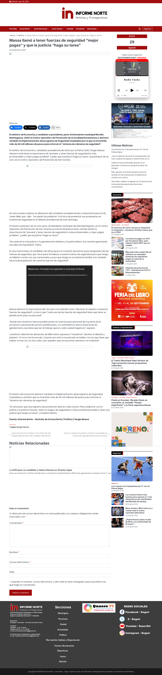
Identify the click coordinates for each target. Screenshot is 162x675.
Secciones (91, 29)
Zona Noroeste (40, 29)
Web (11, 572)
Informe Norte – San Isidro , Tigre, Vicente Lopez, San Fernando (67, 671)
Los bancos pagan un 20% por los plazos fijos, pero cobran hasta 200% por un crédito (138, 241)
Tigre (113, 358)
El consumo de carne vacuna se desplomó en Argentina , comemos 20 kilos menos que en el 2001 (131, 230)
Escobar (114, 397)
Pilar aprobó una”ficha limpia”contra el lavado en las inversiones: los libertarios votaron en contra (128, 175)
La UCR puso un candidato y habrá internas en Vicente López (40, 470)
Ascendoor (109, 671)
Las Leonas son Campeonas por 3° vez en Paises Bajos (130, 487)
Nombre (14, 552)
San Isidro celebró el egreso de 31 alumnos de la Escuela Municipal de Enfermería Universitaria (131, 184)
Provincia (80, 29)
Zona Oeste (57, 29)
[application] (59, 285)
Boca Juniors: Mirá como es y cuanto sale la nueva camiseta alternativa (139, 510)
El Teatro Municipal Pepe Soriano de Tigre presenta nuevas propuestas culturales (129, 363)
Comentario (16, 523)
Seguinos (147, 29)
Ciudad (70, 29)
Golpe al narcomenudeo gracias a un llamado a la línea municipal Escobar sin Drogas (129, 165)
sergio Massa (23, 427)
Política (12, 424)
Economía (125, 225)
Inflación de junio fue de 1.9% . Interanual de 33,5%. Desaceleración (138, 270)
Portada (13, 29)
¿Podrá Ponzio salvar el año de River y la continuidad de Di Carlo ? (138, 521)
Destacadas (115, 225)
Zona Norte (25, 29)
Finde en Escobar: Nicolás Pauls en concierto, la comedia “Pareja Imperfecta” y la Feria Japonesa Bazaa (131, 402)
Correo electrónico (20, 562)
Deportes (114, 483)
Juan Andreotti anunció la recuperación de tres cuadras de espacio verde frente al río (130, 157)
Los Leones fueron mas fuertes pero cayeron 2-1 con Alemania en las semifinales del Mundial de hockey (139, 498)
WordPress (129, 671)
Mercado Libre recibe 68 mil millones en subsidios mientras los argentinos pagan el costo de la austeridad (138, 256)
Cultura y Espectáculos (126, 358)
